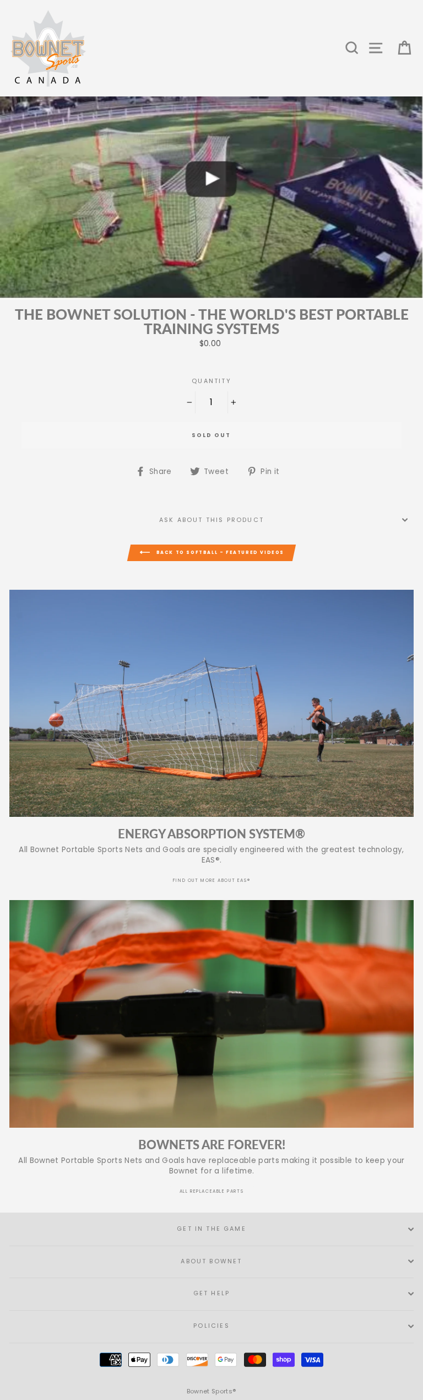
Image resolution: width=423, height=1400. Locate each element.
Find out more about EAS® (211, 880)
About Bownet (211, 1261)
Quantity (211, 381)
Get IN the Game (211, 1229)
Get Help (211, 1293)
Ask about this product (211, 520)
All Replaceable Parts (212, 1191)
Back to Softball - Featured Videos (219, 553)
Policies (211, 1326)
